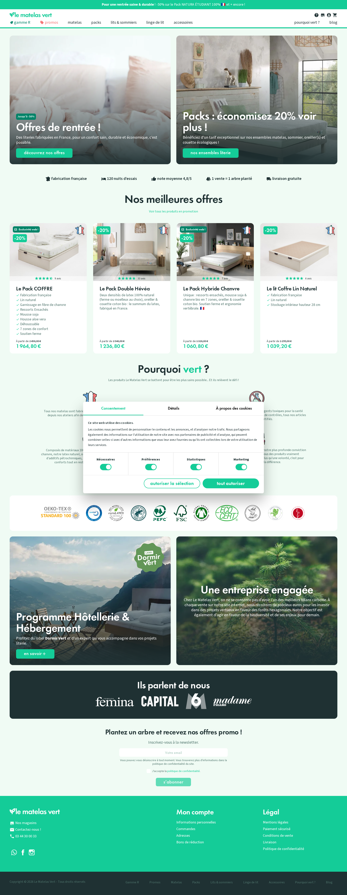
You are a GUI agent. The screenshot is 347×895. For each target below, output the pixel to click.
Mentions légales (275, 822)
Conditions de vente (278, 835)
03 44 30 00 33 (26, 836)
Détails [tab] (173, 408)
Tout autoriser (231, 483)
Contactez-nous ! (28, 829)
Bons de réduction (190, 842)
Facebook (23, 852)
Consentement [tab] (113, 408)
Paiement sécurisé (276, 828)
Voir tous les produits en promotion (173, 211)
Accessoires (183, 23)
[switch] (151, 467)
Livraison (269, 842)
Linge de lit (155, 23)
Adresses (183, 835)
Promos (51, 23)
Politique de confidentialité (283, 848)
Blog (333, 23)
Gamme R (22, 23)
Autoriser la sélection (172, 483)
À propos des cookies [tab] (234, 408)
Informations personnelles (196, 822)
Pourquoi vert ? (307, 23)
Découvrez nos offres (44, 152)
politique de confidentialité (183, 771)
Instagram (32, 852)
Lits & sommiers (124, 23)
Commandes (185, 828)
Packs (96, 23)
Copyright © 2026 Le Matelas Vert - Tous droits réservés (47, 882)
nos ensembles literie (211, 152)
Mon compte (195, 812)
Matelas (75, 23)
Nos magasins (26, 822)
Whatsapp (14, 852)
